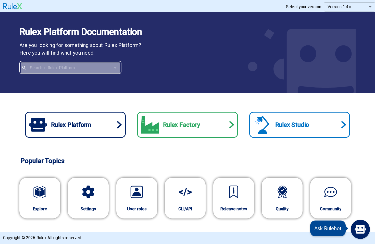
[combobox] (74, 68)
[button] (360, 229)
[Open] (115, 68)
